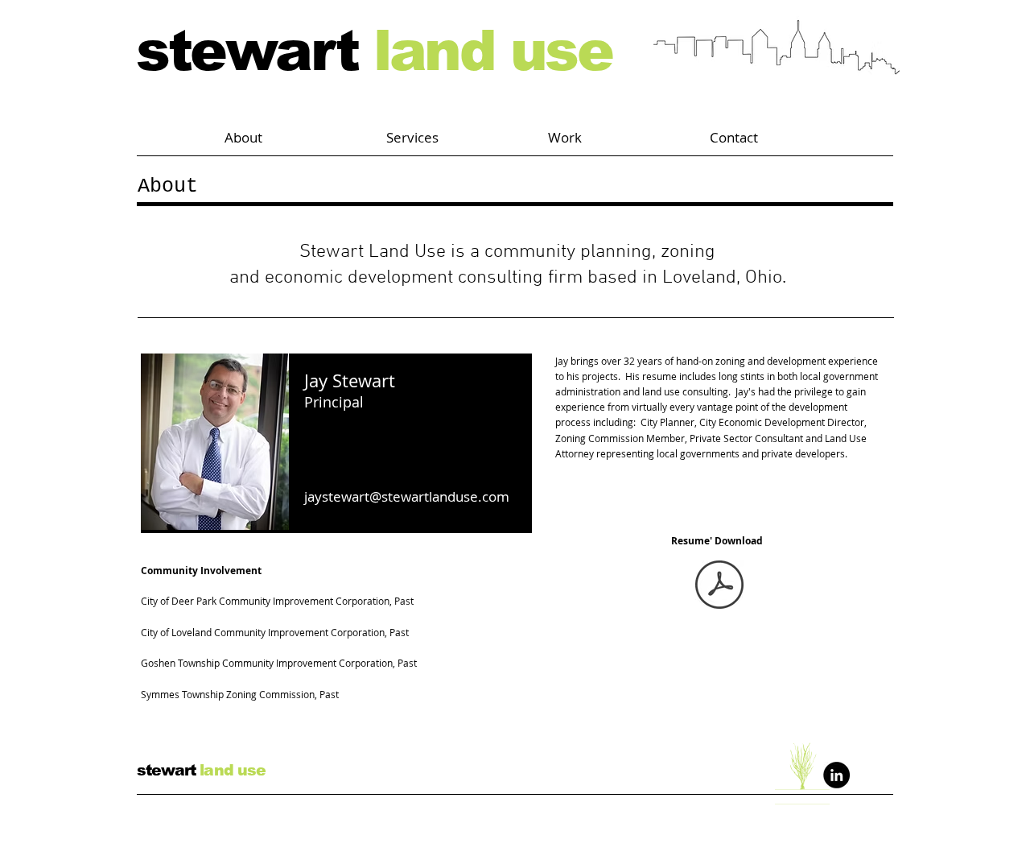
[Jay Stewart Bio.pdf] (719, 587)
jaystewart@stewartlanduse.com (406, 496)
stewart (374, 50)
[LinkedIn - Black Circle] (836, 775)
